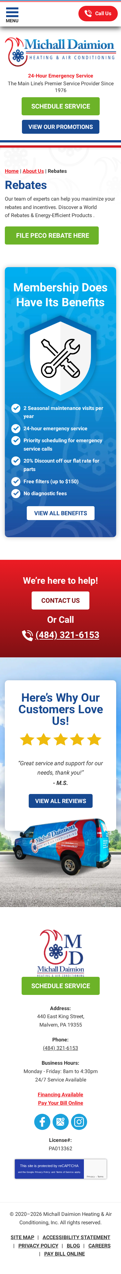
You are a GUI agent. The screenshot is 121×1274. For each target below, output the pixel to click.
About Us (33, 171)
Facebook (42, 1122)
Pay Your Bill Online (60, 1103)
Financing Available (60, 1094)
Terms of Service (65, 1172)
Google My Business (61, 1122)
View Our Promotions (60, 126)
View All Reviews (60, 801)
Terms (100, 1176)
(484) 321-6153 (98, 13)
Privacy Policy (42, 1172)
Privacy (91, 1176)
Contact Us (60, 600)
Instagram (79, 1122)
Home (12, 171)
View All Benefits (60, 513)
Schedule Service (60, 106)
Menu (12, 20)
